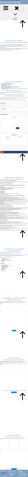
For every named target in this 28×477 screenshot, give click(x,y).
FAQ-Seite (11, 50)
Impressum (11, 475)
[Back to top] (22, 26)
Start (9, 16)
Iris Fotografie (14, 19)
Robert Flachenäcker (5, 44)
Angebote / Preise (15, 17)
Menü (22, 10)
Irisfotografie (11, 474)
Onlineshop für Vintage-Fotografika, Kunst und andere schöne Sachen (14, 255)
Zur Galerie (14, 330)
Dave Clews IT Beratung (22, 473)
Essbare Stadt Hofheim (4, 472)
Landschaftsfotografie (14, 18)
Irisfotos (9, 253)
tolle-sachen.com (8, 438)
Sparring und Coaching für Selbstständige (10, 2)
